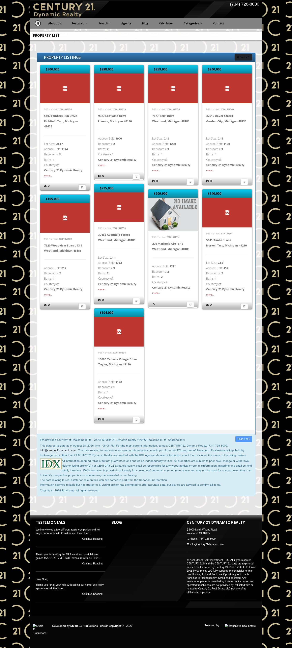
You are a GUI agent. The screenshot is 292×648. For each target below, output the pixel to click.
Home (38, 23)
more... (48, 175)
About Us (54, 23)
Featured (78, 23)
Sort (242, 57)
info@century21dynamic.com (58, 450)
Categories (192, 23)
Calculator (166, 23)
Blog (145, 23)
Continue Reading (92, 538)
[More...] (49, 186)
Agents (126, 23)
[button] (82, 187)
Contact (218, 23)
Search (103, 23)
